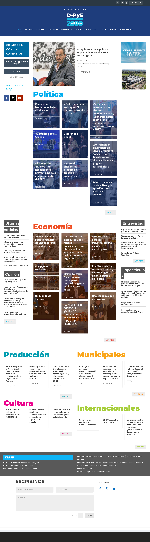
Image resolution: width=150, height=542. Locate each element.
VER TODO (10, 321)
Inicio (19, 29)
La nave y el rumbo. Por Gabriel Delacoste (14, 252)
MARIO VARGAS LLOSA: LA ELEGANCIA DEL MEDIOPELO (13, 413)
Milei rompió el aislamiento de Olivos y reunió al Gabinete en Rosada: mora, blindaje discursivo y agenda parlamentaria (103, 157)
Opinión (78, 29)
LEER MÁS (85, 72)
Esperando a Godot (75, 136)
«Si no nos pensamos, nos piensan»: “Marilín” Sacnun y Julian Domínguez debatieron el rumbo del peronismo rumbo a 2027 (103, 117)
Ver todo (110, 212)
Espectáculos (126, 29)
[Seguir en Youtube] (20, 98)
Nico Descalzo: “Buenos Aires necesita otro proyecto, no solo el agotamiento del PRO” (46, 172)
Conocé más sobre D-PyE (15, 87)
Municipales (66, 29)
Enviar (89, 515)
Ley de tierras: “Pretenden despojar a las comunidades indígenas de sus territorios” (16, 290)
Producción (53, 29)
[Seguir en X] (13, 98)
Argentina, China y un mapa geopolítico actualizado (133, 230)
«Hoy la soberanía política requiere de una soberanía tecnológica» (92, 52)
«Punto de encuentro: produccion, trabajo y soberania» (75, 171)
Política (29, 29)
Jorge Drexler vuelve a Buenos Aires (131, 304)
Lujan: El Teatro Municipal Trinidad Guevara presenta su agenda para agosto (37, 416)
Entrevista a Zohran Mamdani (130, 254)
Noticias (113, 29)
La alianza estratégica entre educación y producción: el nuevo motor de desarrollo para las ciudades (15, 303)
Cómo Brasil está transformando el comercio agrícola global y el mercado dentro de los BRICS (61, 373)
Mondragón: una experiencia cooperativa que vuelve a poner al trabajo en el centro (37, 372)
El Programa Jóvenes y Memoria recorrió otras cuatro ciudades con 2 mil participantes (87, 372)
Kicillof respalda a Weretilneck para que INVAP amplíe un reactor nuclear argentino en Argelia (14, 373)
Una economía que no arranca (103, 298)
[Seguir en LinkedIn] (114, 489)
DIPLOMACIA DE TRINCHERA (16, 266)
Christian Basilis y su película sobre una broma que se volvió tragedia (132, 284)
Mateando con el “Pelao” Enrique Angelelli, (132, 237)
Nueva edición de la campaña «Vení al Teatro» (133, 311)
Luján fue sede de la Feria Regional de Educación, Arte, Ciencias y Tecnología (135, 371)
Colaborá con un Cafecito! (14, 49)
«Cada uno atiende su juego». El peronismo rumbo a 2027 (75, 110)
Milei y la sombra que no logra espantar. (15, 280)
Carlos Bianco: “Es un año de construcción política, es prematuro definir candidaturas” (133, 245)
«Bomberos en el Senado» (46, 136)
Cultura (102, 29)
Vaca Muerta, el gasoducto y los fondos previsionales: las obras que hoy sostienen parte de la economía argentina (74, 249)
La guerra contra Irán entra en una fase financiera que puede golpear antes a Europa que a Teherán (135, 427)
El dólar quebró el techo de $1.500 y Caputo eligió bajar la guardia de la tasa (103, 274)
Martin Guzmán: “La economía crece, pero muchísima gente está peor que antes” (74, 283)
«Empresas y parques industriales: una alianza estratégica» (103, 244)
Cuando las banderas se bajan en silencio (46, 108)
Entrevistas (90, 29)
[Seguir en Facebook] (6, 98)
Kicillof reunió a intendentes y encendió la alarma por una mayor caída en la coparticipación (111, 372)
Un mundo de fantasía (46, 298)
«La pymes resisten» (46, 269)
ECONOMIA (40, 29)
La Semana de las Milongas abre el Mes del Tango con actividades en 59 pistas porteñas (133, 294)
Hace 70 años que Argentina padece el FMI (15, 313)
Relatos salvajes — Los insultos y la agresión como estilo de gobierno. (103, 189)
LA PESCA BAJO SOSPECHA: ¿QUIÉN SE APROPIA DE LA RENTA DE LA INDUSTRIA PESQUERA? (74, 315)
